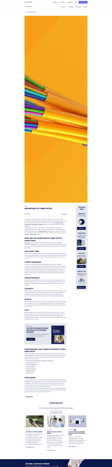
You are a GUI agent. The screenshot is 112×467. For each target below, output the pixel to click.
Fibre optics (27, 242)
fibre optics (33, 234)
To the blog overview (56, 412)
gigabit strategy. (43, 231)
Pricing (85, 6)
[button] (55, 2)
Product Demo (83, 2)
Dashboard (70, 6)
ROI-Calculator (78, 6)
